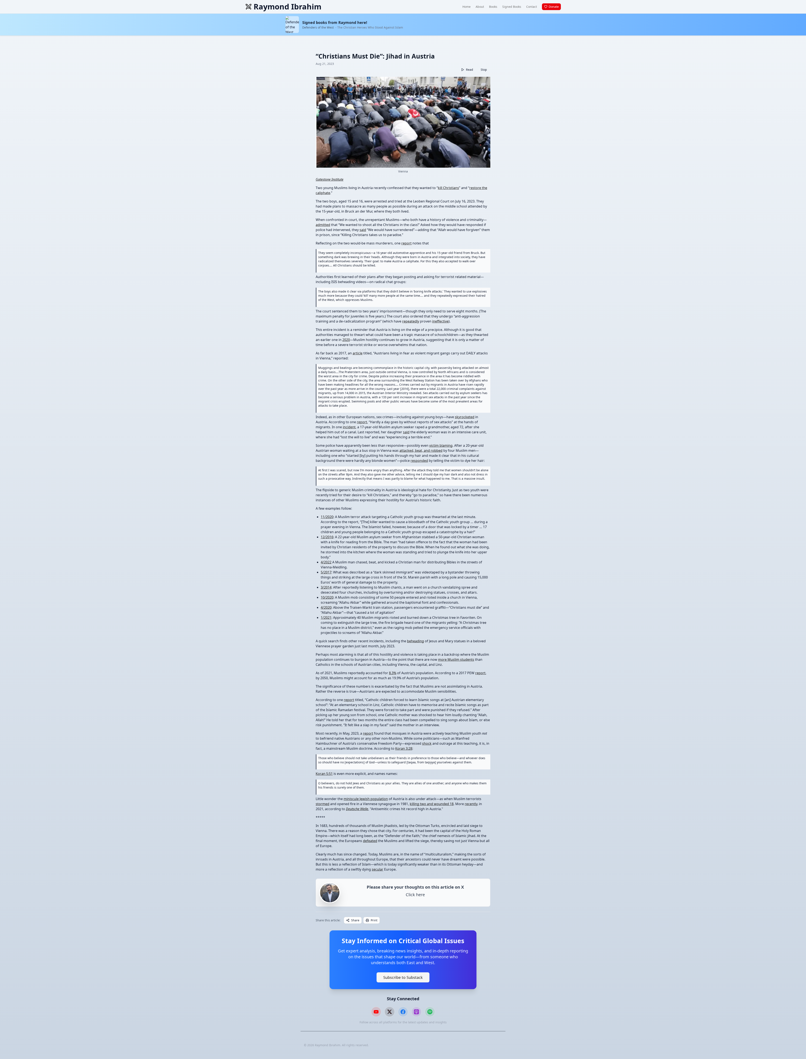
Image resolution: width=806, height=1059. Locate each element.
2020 (346, 339)
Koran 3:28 (403, 748)
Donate (554, 7)
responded (419, 460)
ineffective (440, 321)
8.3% (392, 673)
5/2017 (326, 572)
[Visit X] (390, 1012)
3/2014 (326, 587)
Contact (531, 7)
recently (471, 804)
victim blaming (441, 445)
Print (374, 920)
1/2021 (326, 617)
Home (466, 7)
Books (493, 7)
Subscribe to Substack (403, 977)
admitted (323, 224)
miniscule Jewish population (366, 799)
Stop (484, 70)
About (480, 7)
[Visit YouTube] (376, 1012)
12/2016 (327, 537)
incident (349, 427)
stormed (322, 804)
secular (377, 869)
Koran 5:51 (324, 773)
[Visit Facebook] (403, 1012)
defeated (370, 840)
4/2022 (326, 562)
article (357, 353)
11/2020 (327, 516)
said (363, 229)
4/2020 (326, 607)
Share (355, 920)
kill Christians (448, 187)
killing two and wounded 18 (432, 804)
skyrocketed (464, 417)
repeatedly (410, 321)
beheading (415, 641)
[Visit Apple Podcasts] (416, 1012)
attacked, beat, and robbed (420, 450)
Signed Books (511, 7)
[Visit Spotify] (430, 1012)
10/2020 (327, 597)
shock (427, 743)
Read (469, 70)
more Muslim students (456, 659)
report (406, 243)
